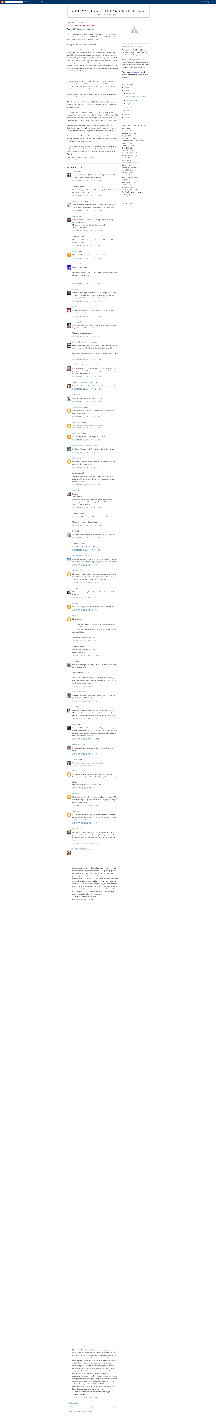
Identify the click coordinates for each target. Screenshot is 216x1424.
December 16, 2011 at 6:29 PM (86, 246)
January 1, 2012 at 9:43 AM (85, 565)
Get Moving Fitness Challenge (108, 10)
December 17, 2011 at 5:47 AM (86, 258)
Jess (73, 588)
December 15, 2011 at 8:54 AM (86, 195)
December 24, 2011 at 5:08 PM (86, 427)
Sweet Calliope (77, 422)
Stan (73, 615)
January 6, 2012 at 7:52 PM (85, 701)
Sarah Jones (76, 307)
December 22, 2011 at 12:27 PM (87, 376)
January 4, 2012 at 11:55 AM (85, 655)
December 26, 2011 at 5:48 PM (86, 452)
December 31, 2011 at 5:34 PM (86, 550)
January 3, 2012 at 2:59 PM (85, 640)
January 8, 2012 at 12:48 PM (85, 754)
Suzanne (75, 216)
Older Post (114, 1407)
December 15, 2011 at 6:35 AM (86, 180)
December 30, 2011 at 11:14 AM (87, 525)
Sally (74, 289)
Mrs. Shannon (77, 771)
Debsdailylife (77, 692)
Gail (73, 603)
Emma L (75, 724)
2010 (126, 114)
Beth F (74, 394)
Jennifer (75, 264)
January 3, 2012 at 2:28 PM (85, 610)
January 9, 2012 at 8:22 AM (85, 765)
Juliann (74, 490)
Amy (74, 661)
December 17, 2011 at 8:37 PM (86, 283)
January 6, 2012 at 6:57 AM (85, 686)
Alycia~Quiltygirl (78, 322)
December (130, 93)
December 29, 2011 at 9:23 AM (86, 507)
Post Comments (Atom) (84, 1411)
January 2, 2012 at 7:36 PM (85, 597)
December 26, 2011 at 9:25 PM (86, 467)
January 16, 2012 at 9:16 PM (85, 805)
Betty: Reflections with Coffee (82, 342)
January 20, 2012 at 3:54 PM (85, 843)
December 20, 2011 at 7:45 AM (86, 316)
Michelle (75, 570)
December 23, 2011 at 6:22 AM (86, 401)
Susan (74, 458)
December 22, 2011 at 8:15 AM (86, 359)
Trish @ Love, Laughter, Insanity (83, 365)
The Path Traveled (78, 201)
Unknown (75, 251)
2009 (126, 117)
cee (73, 707)
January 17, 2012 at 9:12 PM (85, 823)
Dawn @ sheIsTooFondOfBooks (83, 445)
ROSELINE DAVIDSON (80, 849)
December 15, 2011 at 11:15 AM (87, 231)
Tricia (74, 811)
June (128, 110)
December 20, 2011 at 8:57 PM (86, 336)
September (130, 100)
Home (93, 1407)
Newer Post (70, 1407)
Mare (74, 793)
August (129, 103)
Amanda (75, 171)
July (128, 107)
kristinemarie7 (77, 744)
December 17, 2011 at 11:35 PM (87, 301)
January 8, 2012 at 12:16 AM (85, 739)
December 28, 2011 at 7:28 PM (86, 485)
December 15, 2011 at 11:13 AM (87, 210)
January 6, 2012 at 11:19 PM (85, 719)
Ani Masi (75, 759)
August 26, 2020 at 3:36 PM (85, 1397)
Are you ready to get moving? (136, 96)
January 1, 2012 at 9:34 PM (85, 582)
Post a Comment (72, 1403)
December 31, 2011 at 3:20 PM (86, 537)
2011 (126, 90)
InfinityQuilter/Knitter (79, 555)
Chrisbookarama (78, 407)
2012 (126, 87)
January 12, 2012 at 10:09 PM (86, 788)
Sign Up (77, 159)
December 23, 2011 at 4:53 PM (86, 416)
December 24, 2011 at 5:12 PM (86, 440)
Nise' (74, 531)
